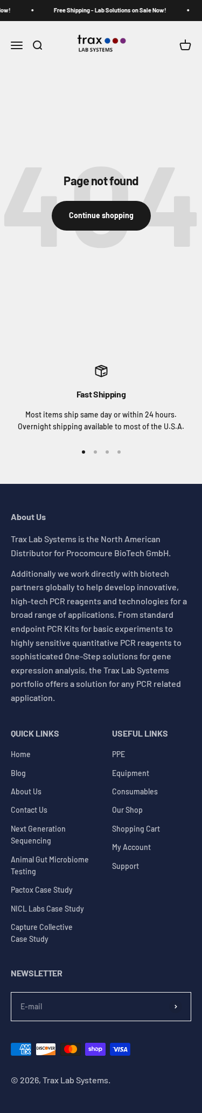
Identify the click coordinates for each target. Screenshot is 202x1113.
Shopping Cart (136, 828)
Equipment (130, 773)
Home (21, 754)
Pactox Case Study (42, 889)
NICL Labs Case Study (47, 908)
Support (125, 866)
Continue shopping (101, 215)
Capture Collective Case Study (42, 932)
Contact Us (29, 809)
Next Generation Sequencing (38, 834)
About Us (26, 791)
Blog (18, 773)
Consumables (135, 791)
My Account (131, 847)
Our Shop (127, 809)
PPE (118, 754)
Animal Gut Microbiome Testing (50, 865)
